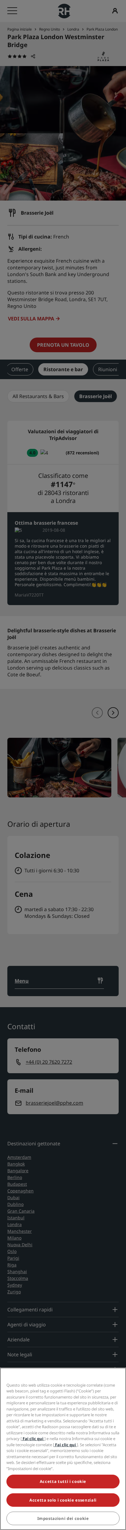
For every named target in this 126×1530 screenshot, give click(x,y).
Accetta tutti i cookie (63, 1481)
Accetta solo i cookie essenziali (63, 1500)
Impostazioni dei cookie (63, 1518)
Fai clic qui (33, 1438)
